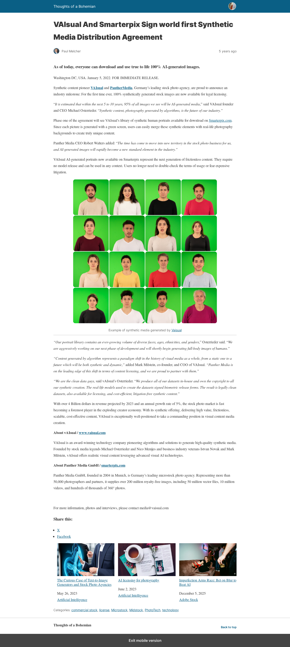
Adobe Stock (188, 599)
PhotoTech (152, 610)
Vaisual (177, 330)
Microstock (119, 610)
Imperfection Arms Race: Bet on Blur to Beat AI (207, 582)
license (104, 610)
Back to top (229, 627)
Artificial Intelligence (72, 599)
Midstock (136, 610)
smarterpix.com (113, 465)
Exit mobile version (145, 640)
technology (170, 610)
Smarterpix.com (220, 120)
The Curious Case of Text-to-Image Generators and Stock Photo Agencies (84, 582)
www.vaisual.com (92, 432)
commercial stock (84, 610)
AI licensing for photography (138, 580)
